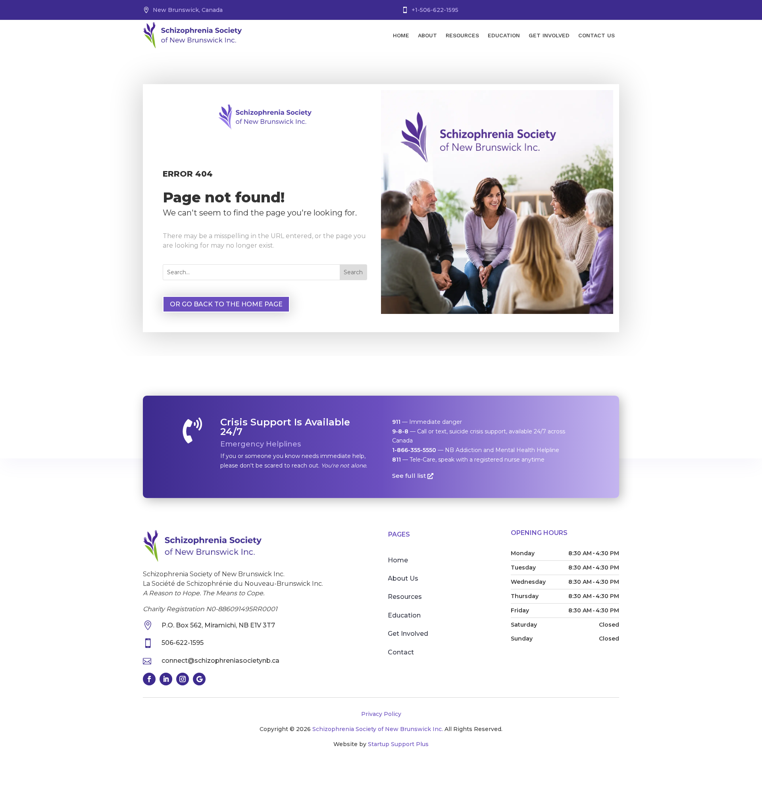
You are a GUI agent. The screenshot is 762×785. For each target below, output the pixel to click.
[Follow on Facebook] (149, 679)
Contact (401, 652)
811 (396, 459)
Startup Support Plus (398, 744)
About (427, 35)
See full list (409, 475)
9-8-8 (400, 431)
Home (401, 35)
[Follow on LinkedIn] (166, 679)
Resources (462, 35)
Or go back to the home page (226, 304)
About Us (403, 578)
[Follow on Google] (199, 679)
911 (396, 421)
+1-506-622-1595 (435, 9)
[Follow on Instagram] (182, 679)
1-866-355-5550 (414, 450)
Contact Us (596, 35)
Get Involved (549, 35)
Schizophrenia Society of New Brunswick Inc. (377, 729)
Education (504, 35)
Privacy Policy (381, 714)
